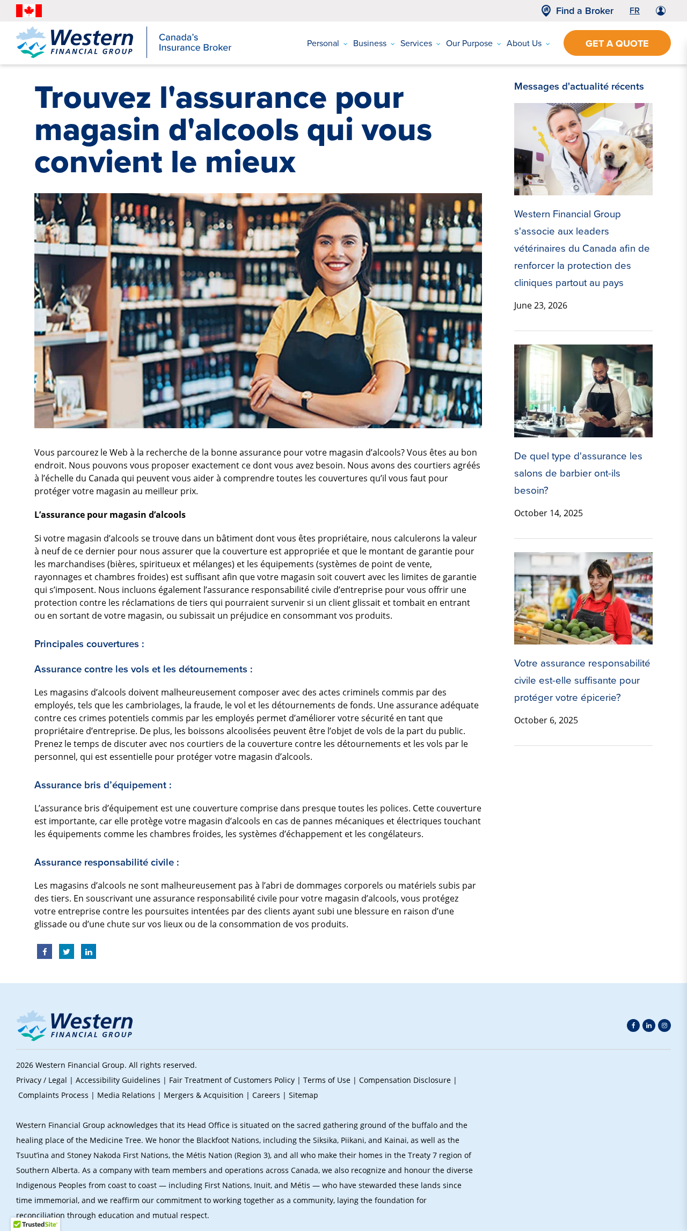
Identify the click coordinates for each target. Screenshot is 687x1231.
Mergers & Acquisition (204, 1095)
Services (416, 43)
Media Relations (126, 1095)
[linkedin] (648, 1025)
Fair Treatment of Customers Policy (232, 1080)
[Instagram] (664, 1025)
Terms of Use (326, 1080)
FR (635, 10)
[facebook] (633, 1025)
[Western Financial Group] (123, 56)
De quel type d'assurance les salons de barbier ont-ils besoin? (578, 473)
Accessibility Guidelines (118, 1080)
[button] (652, 1140)
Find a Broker (584, 10)
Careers (266, 1095)
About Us (524, 43)
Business (369, 43)
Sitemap (303, 1095)
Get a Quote (617, 43)
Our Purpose (469, 43)
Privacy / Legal (41, 1080)
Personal (323, 43)
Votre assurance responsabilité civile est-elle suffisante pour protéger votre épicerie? (582, 680)
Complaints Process (53, 1095)
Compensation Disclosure (405, 1080)
